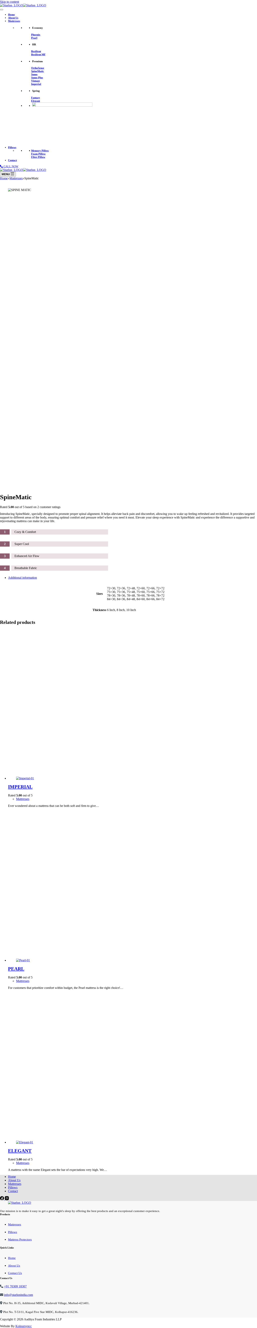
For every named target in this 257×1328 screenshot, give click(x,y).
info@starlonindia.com (18, 1294)
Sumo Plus (37, 77)
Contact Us (15, 1273)
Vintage (35, 80)
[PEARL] (132, 886)
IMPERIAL (20, 786)
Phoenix (35, 34)
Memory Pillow (40, 150)
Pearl (34, 37)
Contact (12, 160)
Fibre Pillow (38, 157)
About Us (13, 17)
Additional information (22, 577)
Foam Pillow (38, 153)
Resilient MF (38, 54)
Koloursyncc (23, 1326)
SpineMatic (37, 71)
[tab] (132, 578)
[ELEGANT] (132, 1068)
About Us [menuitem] (14, 1180)
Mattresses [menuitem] (14, 1184)
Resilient (36, 51)
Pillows (12, 147)
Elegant (35, 100)
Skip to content (9, 1)
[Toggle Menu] (1, 9)
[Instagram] (7, 1199)
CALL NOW (10, 166)
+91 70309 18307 (15, 1286)
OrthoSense (37, 67)
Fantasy (35, 97)
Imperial (36, 83)
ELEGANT (20, 1150)
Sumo (34, 74)
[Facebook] (2, 1199)
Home (11, 14)
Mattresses (14, 20)
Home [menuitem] (12, 1176)
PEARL (16, 968)
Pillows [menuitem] (12, 1187)
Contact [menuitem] (13, 1191)
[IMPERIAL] (132, 704)
